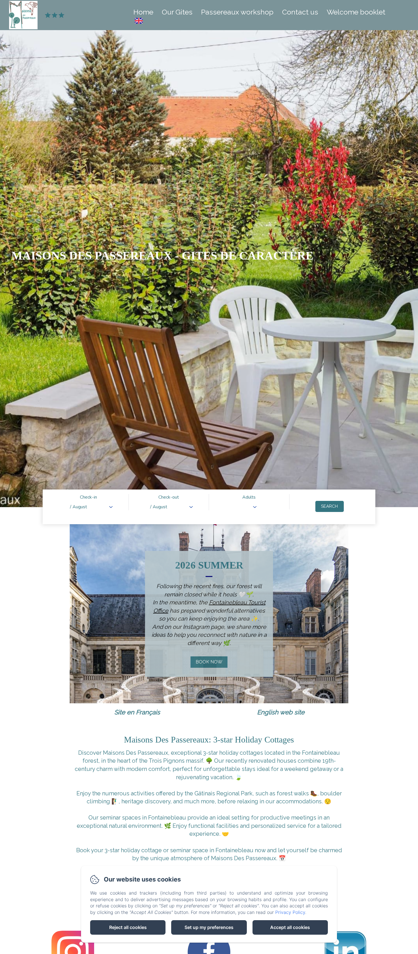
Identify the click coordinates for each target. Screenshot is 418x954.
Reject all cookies (128, 927)
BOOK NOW (209, 662)
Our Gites (177, 12)
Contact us (300, 12)
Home (143, 12)
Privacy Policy (290, 912)
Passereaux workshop (237, 12)
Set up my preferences (209, 927)
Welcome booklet (356, 12)
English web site (281, 712)
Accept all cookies (290, 927)
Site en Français (137, 712)
